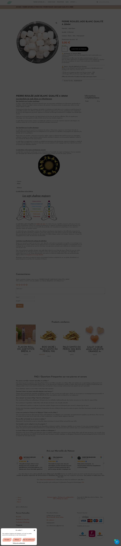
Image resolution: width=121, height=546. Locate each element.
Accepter (7, 539)
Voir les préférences (28, 539)
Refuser (17, 539)
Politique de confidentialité (19, 543)
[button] (34, 530)
